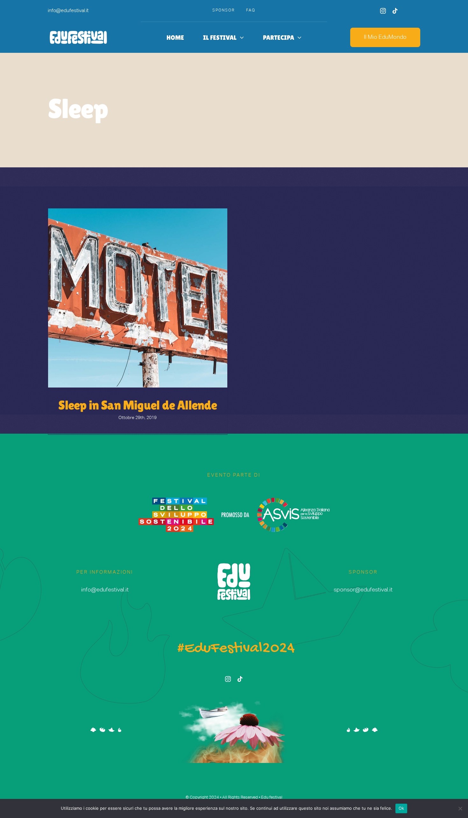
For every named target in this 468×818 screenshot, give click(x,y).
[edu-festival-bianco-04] (78, 31)
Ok (401, 808)
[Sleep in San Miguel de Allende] (137, 298)
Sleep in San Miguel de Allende (126, 298)
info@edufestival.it (68, 10)
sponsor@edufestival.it (363, 590)
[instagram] (383, 11)
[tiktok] (395, 11)
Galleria (149, 298)
